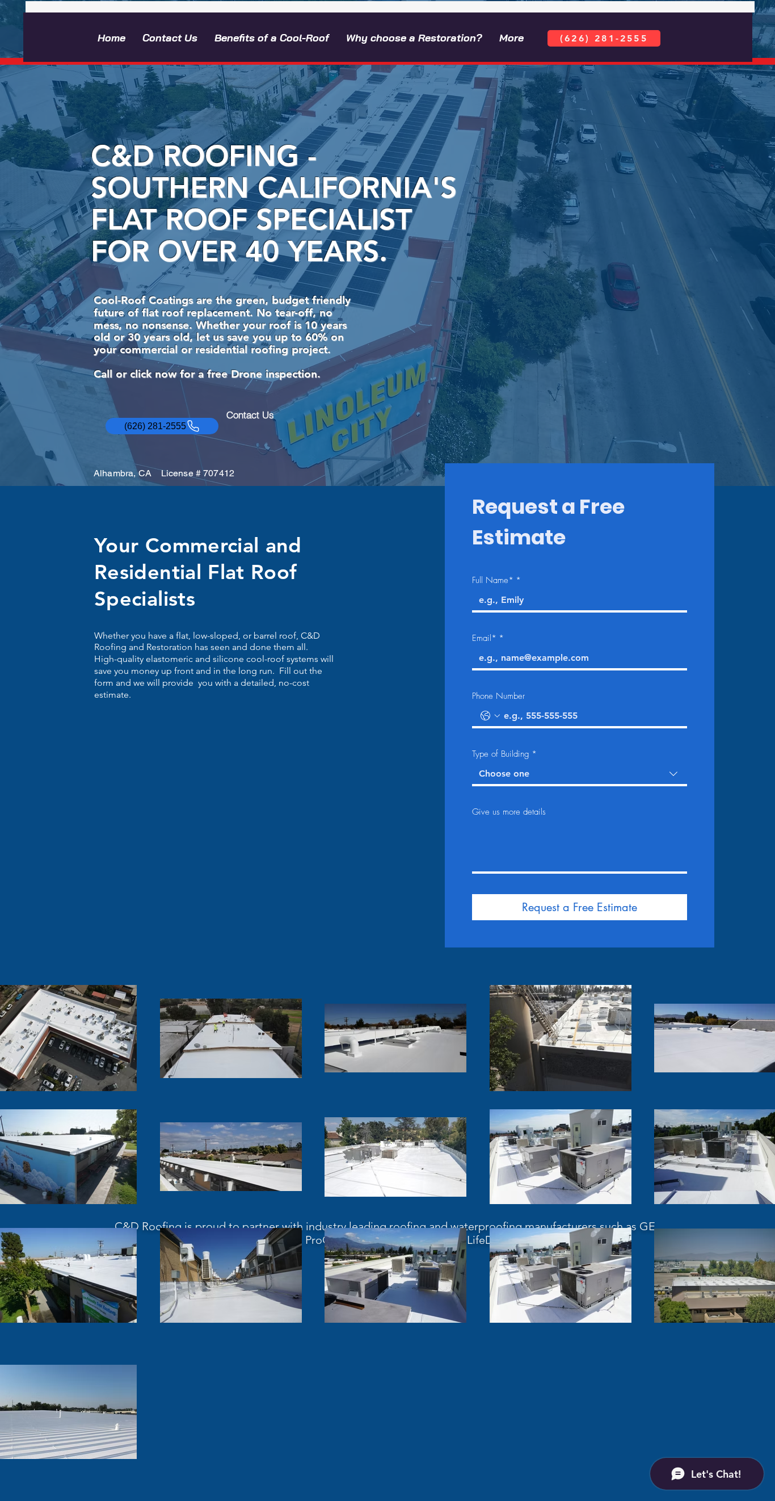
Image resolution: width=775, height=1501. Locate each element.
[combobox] (579, 775)
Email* (488, 638)
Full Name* (496, 580)
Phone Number (498, 696)
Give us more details (509, 812)
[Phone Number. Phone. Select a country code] (490, 716)
